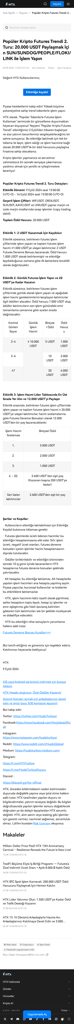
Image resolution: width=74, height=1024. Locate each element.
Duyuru (23, 12)
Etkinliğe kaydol (37, 92)
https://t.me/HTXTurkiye (18, 763)
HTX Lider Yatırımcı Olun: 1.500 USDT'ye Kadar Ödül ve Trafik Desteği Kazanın (37, 901)
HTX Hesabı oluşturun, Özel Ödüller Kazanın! (32, 692)
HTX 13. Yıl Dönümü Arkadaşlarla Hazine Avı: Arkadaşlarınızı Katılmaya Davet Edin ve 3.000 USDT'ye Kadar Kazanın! (33, 919)
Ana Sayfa (9, 12)
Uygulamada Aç (37, 1014)
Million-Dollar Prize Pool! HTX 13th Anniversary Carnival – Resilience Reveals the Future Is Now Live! (37, 848)
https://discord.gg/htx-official (22, 782)
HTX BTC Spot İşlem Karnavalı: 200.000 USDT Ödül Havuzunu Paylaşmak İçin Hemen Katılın (35, 883)
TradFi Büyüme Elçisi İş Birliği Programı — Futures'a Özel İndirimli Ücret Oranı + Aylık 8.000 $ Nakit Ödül (36, 865)
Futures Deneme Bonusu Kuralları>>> (27, 632)
